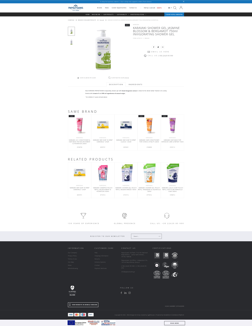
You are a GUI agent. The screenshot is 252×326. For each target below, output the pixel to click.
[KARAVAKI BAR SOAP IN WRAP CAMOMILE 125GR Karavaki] (102, 125)
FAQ (96, 253)
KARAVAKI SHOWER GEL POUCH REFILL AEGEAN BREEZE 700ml (126, 188)
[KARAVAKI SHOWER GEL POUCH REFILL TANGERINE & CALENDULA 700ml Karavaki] (149, 173)
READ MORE (174, 323)
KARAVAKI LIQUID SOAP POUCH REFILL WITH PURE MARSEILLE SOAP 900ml (172, 189)
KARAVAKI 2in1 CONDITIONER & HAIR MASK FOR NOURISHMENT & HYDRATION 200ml (79, 141)
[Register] (159, 236)
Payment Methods (101, 268)
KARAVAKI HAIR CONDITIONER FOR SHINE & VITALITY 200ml (149, 141)
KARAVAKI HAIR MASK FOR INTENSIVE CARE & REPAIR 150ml (172, 141)
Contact (97, 265)
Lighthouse (150, 315)
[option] (71, 31)
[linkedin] (125, 293)
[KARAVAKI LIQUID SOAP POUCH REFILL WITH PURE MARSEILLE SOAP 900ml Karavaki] (172, 173)
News (70, 265)
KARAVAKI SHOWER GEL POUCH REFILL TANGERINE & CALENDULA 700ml (149, 189)
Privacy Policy (72, 256)
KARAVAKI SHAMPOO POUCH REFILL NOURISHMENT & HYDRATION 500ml (102, 189)
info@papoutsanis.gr (128, 272)
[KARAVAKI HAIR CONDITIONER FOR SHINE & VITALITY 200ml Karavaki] (149, 125)
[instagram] (129, 293)
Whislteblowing (73, 268)
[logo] (76, 7)
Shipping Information (101, 256)
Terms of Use (72, 259)
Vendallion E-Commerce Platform (174, 315)
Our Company (72, 253)
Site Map (71, 262)
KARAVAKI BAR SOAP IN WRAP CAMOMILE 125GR (103, 141)
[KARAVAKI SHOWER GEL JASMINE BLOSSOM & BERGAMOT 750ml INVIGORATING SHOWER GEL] (103, 50)
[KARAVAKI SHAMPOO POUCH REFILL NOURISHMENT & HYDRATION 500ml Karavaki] (102, 173)
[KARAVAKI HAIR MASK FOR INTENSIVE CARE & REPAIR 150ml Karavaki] (172, 125)
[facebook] (121, 293)
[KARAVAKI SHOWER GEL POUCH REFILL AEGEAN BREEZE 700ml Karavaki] (126, 173)
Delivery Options (100, 262)
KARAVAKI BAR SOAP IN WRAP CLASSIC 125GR (126, 141)
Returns (97, 259)
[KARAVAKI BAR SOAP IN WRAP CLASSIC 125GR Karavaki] (126, 125)
